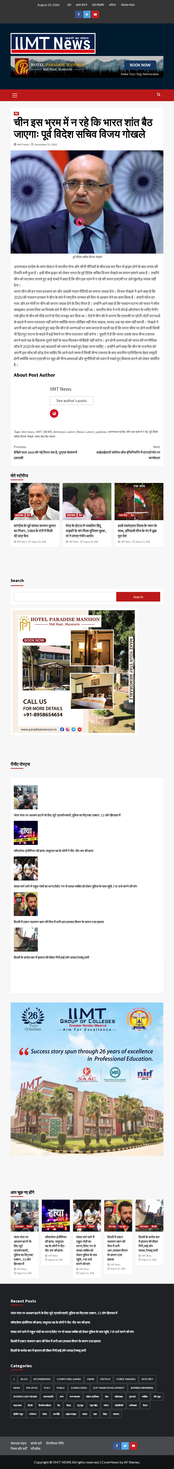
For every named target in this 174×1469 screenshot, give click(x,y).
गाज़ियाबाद (119, 1396)
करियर (112, 5)
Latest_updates (96, 432)
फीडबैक (36, 1448)
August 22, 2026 (24, 1273)
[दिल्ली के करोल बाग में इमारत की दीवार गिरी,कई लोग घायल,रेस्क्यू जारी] (26, 941)
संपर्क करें (36, 1443)
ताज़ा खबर (19, 515)
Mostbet (147, 1379)
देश (16, 113)
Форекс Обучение (25, 1396)
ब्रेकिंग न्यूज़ (18, 1414)
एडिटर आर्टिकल (92, 1396)
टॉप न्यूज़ (112, 1226)
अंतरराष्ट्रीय (48, 1396)
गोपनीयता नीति (55, 1443)
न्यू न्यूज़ (122, 1226)
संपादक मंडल (128, 5)
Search (17, 580)
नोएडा (68, 1405)
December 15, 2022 (46, 144)
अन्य (61, 1396)
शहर (95, 1414)
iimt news (28, 432)
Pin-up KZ (32, 1387)
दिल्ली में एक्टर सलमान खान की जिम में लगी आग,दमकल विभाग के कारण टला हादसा (59, 922)
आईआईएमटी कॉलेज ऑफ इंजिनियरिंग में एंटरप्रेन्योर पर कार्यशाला (128, 452)
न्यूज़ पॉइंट (94, 1405)
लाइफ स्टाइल (71, 1414)
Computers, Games (69, 1379)
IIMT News (23, 144)
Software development (109, 1387)
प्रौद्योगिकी (119, 1405)
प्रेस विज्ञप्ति (98, 5)
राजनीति (56, 1414)
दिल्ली (29, 1226)
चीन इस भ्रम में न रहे (137, 432)
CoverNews (110, 1462)
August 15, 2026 (142, 541)
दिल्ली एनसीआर (45, 1405)
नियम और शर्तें (19, 1448)
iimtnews (59, 432)
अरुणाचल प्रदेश (116, 432)
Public (61, 1387)
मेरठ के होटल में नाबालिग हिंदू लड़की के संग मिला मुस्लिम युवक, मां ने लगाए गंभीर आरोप (86, 530)
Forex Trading (126, 1379)
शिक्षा (105, 1414)
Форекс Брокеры (142, 1387)
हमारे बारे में (81, 5)
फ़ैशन (145, 1405)
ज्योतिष (144, 1396)
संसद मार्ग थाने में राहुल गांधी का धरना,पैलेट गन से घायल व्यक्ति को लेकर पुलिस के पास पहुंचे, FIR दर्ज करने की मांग (75, 886)
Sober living (79, 1387)
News (16, 1387)
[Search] (158, 95)
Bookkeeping (42, 1379)
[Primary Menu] (15, 94)
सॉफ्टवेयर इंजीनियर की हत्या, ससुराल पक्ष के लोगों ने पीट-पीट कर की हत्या (53, 851)
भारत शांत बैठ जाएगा (45, 436)
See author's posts (71, 400)
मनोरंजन (32, 1414)
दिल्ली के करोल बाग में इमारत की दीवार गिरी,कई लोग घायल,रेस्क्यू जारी (51, 957)
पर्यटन (106, 1405)
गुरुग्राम (132, 1396)
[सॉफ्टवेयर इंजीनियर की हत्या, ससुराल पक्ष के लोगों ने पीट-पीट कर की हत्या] (26, 834)
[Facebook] (78, 14)
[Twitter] (87, 14)
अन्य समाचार (75, 1396)
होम (69, 5)
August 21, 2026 (86, 1273)
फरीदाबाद (133, 1405)
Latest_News (75, 432)
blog (24, 1379)
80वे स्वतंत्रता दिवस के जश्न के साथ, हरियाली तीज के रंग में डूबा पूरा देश (137, 530)
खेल (106, 1396)
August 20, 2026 (38, 541)
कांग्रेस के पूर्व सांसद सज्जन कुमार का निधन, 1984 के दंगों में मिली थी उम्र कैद (35, 530)
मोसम (44, 1414)
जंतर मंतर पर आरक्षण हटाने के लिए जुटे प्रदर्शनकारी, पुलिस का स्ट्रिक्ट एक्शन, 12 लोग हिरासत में (67, 815)
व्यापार (84, 1414)
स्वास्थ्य (116, 1414)
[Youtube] (95, 14)
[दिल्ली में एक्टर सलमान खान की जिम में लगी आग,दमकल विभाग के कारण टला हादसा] (26, 905)
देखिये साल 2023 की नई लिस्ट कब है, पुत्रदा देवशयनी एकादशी (45, 452)
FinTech (105, 1379)
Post (47, 1387)
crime (90, 1379)
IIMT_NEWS (44, 432)
